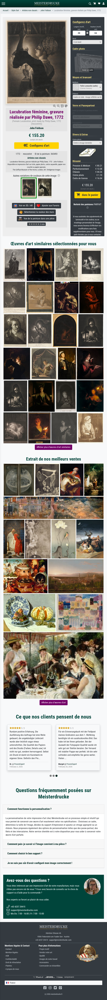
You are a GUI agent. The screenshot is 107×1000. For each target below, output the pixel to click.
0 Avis (42, 224)
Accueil (5, 10)
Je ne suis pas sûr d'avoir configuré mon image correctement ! (39, 863)
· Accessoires (44, 962)
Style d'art (15, 10)
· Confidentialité (11, 959)
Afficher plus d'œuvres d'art (53, 702)
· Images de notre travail (48, 959)
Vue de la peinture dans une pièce (38, 218)
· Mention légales (11, 952)
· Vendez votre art (45, 952)
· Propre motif (44, 949)
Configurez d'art (38, 145)
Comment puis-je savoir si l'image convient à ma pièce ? (36, 844)
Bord (74, 39)
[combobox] (87, 42)
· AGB (7, 956)
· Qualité (42, 956)
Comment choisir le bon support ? (24, 853)
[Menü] (3, 4)
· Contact (8, 949)
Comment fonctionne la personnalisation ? (29, 809)
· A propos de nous (12, 969)
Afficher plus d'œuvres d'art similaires (53, 447)
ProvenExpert (19, 764)
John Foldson (45, 10)
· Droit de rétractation (13, 962)
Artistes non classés (29, 10)
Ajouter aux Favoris (49, 205)
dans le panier (89, 195)
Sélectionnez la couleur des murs (38, 212)
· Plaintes (8, 966)
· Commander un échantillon (49, 966)
